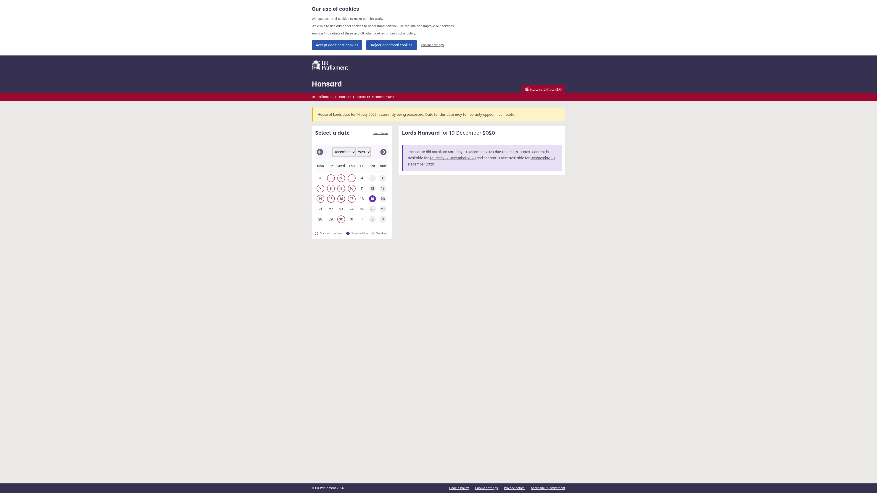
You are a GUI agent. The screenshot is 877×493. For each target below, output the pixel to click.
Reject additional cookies (391, 45)
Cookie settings (432, 45)
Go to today (380, 133)
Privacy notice (514, 488)
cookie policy (405, 33)
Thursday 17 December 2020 (453, 158)
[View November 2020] (320, 152)
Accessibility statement (548, 488)
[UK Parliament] (330, 65)
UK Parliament (322, 97)
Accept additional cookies (337, 45)
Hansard (327, 84)
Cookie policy (459, 488)
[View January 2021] (383, 152)
